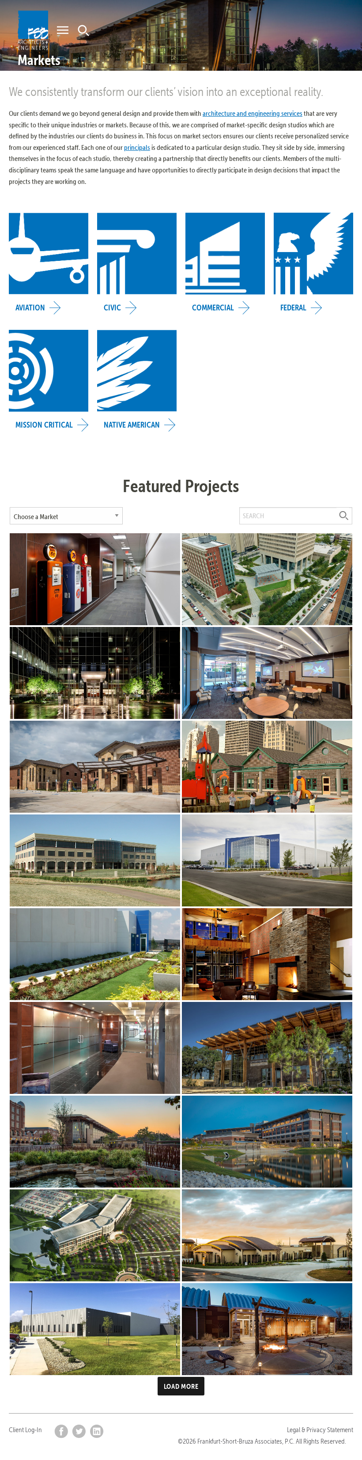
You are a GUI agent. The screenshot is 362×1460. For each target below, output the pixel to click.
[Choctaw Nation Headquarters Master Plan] (95, 1235)
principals (137, 147)
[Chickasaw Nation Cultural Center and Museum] (267, 1048)
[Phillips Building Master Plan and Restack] (267, 673)
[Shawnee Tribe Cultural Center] (267, 1329)
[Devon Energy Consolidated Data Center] (95, 954)
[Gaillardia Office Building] (95, 860)
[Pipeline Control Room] (95, 579)
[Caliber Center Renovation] (95, 673)
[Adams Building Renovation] (95, 1048)
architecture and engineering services (252, 113)
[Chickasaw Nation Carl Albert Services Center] (267, 1235)
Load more (181, 1386)
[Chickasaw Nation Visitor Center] (95, 1142)
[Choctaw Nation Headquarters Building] (267, 1142)
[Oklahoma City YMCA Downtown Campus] (267, 767)
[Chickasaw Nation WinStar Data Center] (95, 1329)
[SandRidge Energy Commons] (267, 579)
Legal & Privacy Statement (320, 1430)
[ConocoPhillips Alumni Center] (267, 954)
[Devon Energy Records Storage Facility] (267, 860)
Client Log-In (25, 1430)
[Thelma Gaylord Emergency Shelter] (95, 767)
